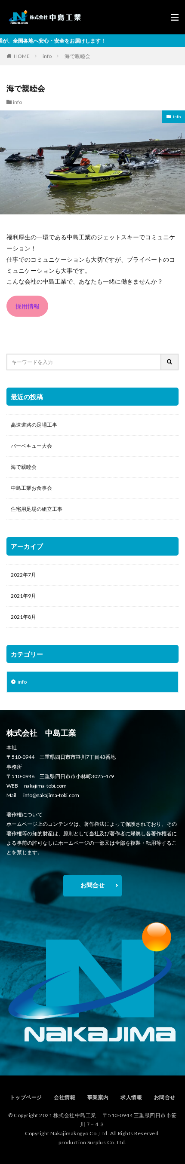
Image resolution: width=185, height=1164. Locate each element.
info (47, 56)
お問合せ (92, 885)
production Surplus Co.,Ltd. (92, 1142)
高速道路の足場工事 (34, 425)
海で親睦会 (77, 56)
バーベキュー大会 (31, 446)
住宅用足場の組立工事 (36, 509)
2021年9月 (23, 596)
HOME (22, 56)
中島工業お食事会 (31, 488)
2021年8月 (23, 617)
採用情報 (27, 306)
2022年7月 (23, 574)
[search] (170, 362)
